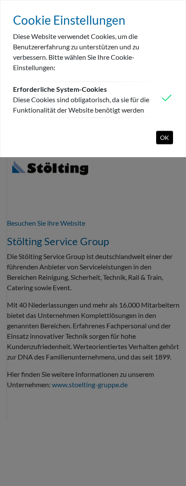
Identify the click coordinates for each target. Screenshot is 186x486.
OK (164, 137)
